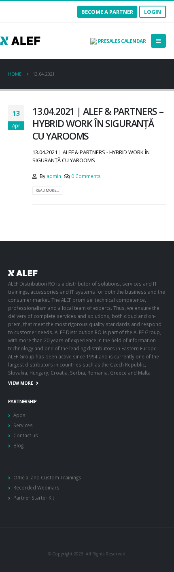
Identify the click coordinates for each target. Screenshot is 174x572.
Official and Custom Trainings (47, 477)
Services (23, 425)
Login (152, 11)
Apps (19, 415)
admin (54, 176)
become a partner (107, 11)
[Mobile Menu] (158, 41)
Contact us (25, 435)
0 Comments (86, 176)
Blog (18, 445)
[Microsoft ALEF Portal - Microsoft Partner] (20, 40)
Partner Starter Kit (33, 497)
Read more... (47, 190)
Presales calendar (121, 41)
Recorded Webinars (36, 487)
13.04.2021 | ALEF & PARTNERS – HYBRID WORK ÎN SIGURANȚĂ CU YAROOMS (97, 123)
